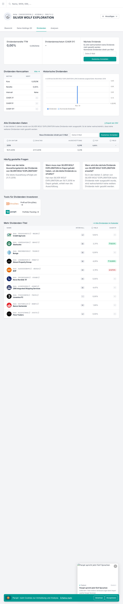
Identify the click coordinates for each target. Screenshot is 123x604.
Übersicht (8, 28)
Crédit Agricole (19, 236)
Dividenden (41, 28)
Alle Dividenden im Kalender (106, 223)
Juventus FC (18, 297)
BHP (14, 271)
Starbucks (17, 245)
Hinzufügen (109, 16)
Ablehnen (99, 598)
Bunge (15, 253)
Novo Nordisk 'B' (20, 280)
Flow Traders (18, 315)
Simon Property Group (22, 262)
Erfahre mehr (66, 598)
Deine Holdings (24, 28)
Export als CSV (112, 123)
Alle (36, 71)
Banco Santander (20, 306)
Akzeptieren (111, 598)
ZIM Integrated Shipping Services (26, 288)
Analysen (54, 28)
